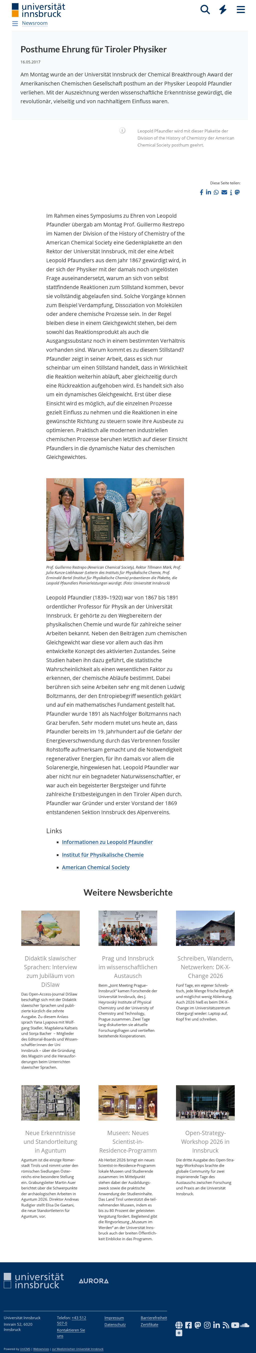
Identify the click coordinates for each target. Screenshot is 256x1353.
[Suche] (205, 10)
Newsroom (35, 23)
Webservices (41, 1349)
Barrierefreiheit (154, 1317)
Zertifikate (149, 1324)
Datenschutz (115, 1324)
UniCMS (25, 1349)
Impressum (114, 1317)
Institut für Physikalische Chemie (103, 854)
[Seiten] (241, 10)
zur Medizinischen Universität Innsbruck (78, 1349)
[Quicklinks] (223, 10)
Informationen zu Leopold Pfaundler (107, 841)
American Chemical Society (96, 867)
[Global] (223, 10)
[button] (201, 192)
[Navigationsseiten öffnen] (15, 23)
